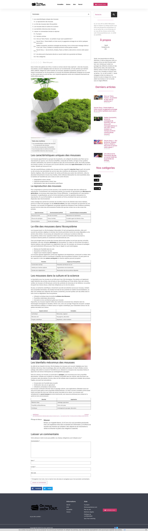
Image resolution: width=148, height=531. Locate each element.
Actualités (60, 4)
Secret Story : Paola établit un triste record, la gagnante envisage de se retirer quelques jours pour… (62, 42)
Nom (33, 460)
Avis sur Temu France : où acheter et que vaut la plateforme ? (54, 39)
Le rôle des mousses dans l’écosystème (45, 24)
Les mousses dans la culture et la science (46, 26)
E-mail (33, 466)
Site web (33, 472)
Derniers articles (41, 36)
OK (125, 530)
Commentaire (35, 441)
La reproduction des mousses (44, 21)
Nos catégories (40, 56)
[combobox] (102, 14)
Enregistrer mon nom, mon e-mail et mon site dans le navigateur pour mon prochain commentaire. (61, 479)
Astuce (68, 4)
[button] (88, 14)
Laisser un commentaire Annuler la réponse (46, 31)
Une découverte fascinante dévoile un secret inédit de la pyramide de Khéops (59, 54)
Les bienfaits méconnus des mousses (45, 29)
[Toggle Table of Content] (54, 141)
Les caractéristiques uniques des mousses (46, 19)
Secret (80, 4)
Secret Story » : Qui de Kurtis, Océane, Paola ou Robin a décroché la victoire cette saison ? (62, 50)
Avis (74, 4)
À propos (38, 34)
